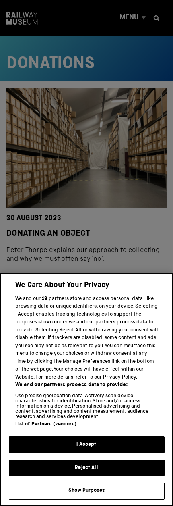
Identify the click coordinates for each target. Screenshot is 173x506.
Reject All (86, 468)
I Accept (86, 444)
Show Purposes (86, 491)
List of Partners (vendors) (45, 424)
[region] (86, 389)
